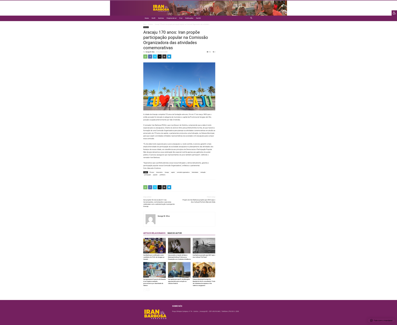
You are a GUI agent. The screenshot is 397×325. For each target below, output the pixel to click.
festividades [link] (195, 172)
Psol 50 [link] (198, 18)
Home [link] (147, 18)
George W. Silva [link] (150, 52)
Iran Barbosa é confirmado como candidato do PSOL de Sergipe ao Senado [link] (153, 257)
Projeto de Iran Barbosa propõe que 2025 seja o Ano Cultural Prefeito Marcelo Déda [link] (199, 201)
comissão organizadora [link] (183, 172)
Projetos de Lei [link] (171, 18)
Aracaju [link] (167, 172)
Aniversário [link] (159, 172)
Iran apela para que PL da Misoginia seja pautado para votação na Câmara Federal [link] (179, 281)
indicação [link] (203, 172)
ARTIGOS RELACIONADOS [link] (154, 233)
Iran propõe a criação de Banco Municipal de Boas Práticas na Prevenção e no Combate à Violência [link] (179, 257)
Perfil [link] (153, 18)
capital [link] (173, 172)
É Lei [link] (180, 18)
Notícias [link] (161, 18)
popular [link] (155, 174)
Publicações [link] (189, 18)
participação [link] (147, 174)
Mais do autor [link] (175, 233)
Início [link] (144, 24)
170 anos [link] (151, 172)
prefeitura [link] (162, 174)
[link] (394, 13)
